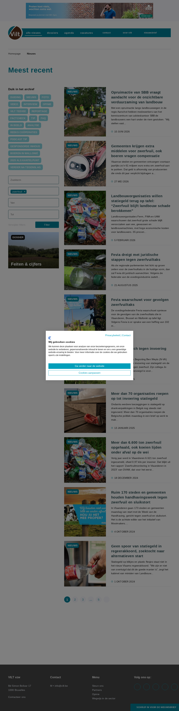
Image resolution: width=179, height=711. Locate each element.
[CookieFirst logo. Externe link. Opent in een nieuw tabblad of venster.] (49, 338)
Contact (126, 335)
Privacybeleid (112, 335)
